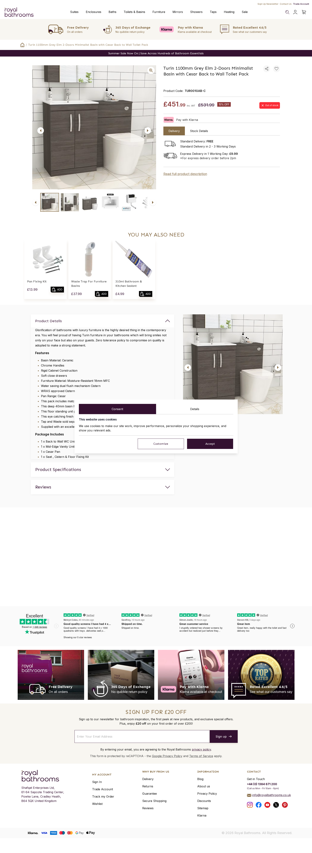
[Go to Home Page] (22, 45)
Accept (210, 443)
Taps (213, 12)
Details (194, 409)
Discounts (204, 801)
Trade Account (301, 4)
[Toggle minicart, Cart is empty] (304, 12)
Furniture (158, 12)
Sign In (97, 782)
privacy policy (201, 749)
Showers (196, 12)
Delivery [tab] (174, 131)
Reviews (148, 808)
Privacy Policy (207, 793)
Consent (117, 409)
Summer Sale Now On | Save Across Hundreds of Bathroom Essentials (156, 53)
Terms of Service (201, 756)
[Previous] (40, 130)
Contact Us (286, 4)
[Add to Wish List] (276, 68)
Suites (74, 12)
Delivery (148, 779)
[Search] (287, 12)
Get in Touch (256, 779)
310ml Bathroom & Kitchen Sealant (128, 284)
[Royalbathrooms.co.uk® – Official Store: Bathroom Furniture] (19, 12)
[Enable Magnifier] (151, 70)
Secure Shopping (154, 801)
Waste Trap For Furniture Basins (89, 284)
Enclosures (93, 12)
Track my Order (103, 796)
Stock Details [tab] (199, 131)
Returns (147, 786)
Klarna (201, 815)
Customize (160, 443)
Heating (229, 12)
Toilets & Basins (134, 12)
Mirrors (177, 12)
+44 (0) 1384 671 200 (262, 784)
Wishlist (97, 804)
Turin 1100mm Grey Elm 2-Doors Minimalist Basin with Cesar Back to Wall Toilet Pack (88, 44)
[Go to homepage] (42, 775)
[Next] (147, 130)
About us (203, 786)
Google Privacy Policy (167, 756)
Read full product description (185, 174)
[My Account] (295, 12)
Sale (245, 12)
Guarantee (149, 793)
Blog (200, 779)
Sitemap (202, 808)
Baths (112, 12)
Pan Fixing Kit (37, 281)
